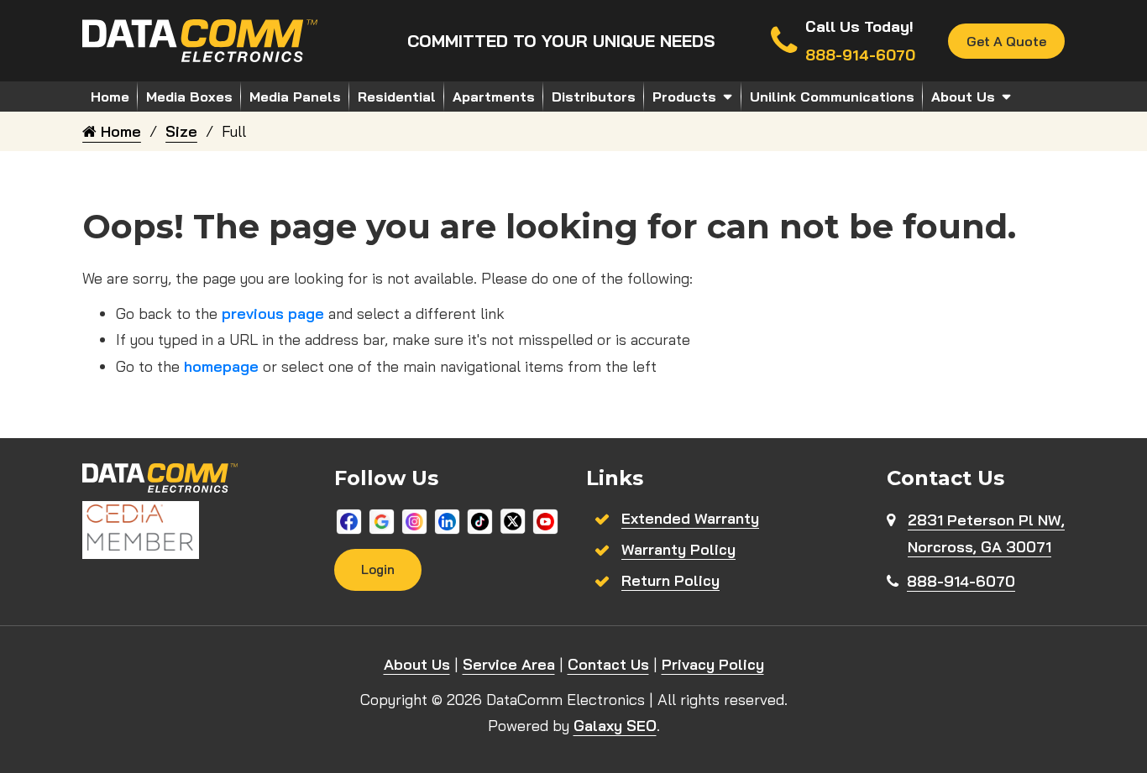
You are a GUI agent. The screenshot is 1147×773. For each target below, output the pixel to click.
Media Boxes (189, 96)
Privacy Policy (713, 664)
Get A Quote (1006, 41)
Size (181, 131)
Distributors (594, 96)
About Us (963, 96)
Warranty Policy (678, 549)
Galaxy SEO (615, 725)
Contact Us (608, 664)
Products (684, 96)
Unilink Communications (832, 96)
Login (378, 569)
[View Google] (381, 520)
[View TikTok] (480, 520)
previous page (273, 313)
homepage (221, 366)
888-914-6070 (961, 581)
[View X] (512, 520)
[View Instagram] (414, 520)
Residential (397, 96)
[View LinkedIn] (447, 520)
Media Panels (295, 96)
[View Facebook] (349, 520)
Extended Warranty (690, 518)
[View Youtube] (545, 520)
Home (110, 96)
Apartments (494, 96)
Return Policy (670, 580)
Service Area (509, 664)
